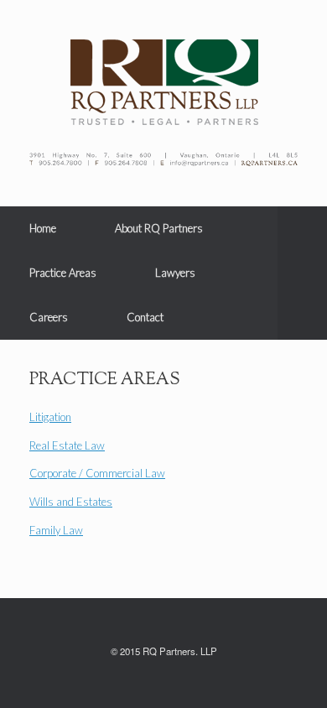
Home (42, 228)
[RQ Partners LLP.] (163, 82)
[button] (302, 273)
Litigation (50, 417)
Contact (145, 317)
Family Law (56, 530)
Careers (48, 317)
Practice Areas (62, 272)
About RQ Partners (159, 228)
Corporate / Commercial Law (97, 473)
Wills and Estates (70, 501)
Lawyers (175, 272)
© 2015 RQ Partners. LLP (164, 651)
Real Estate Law (67, 445)
